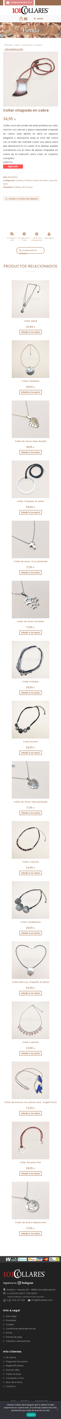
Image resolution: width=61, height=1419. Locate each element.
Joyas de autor (41, 1401)
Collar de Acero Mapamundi (30, 1222)
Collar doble (30, 321)
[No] (57, 1410)
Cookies (10, 1324)
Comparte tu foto (15, 1378)
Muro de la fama (14, 1382)
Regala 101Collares (15, 1365)
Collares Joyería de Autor (36, 180)
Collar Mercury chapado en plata (30, 982)
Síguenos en (10, 1283)
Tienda (17, 45)
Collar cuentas (30, 861)
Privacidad (11, 1320)
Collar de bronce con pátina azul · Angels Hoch (30, 1102)
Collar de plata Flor (30, 1162)
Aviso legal (11, 1316)
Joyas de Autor (27, 45)
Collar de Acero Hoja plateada (30, 801)
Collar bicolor (30, 741)
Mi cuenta (11, 1357)
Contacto (11, 1386)
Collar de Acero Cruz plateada (31, 561)
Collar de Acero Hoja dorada (30, 441)
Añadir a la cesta (30, 332)
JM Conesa (27, 187)
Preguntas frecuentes (17, 1361)
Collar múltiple (30, 681)
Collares (38, 45)
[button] (21, 198)
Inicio (13, 1401)
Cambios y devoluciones (18, 1341)
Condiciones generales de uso (21, 1328)
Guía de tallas (13, 1369)
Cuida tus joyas (13, 1374)
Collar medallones (30, 922)
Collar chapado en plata (30, 501)
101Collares (8, 45)
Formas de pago (14, 1337)
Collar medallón (30, 381)
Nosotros (25, 1401)
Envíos (9, 1332)
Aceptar (31, 1415)
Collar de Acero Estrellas (30, 621)
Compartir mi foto (21, 2)
